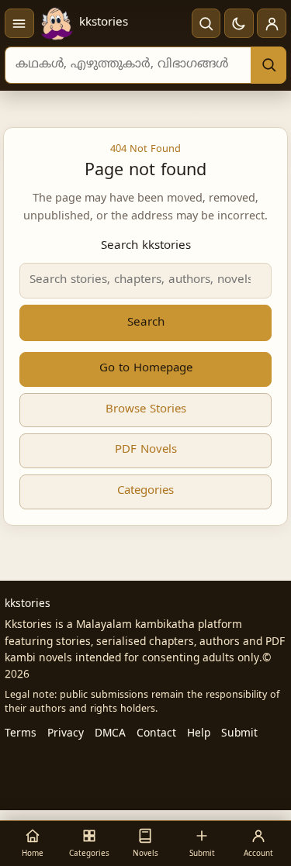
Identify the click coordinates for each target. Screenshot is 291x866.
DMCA (110, 733)
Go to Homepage (145, 368)
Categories (145, 491)
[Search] (268, 65)
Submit (239, 733)
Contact (156, 733)
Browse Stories (146, 409)
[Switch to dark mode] (239, 23)
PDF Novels (146, 450)
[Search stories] (206, 23)
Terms (20, 733)
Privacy (65, 733)
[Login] (271, 23)
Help (198, 733)
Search (146, 323)
